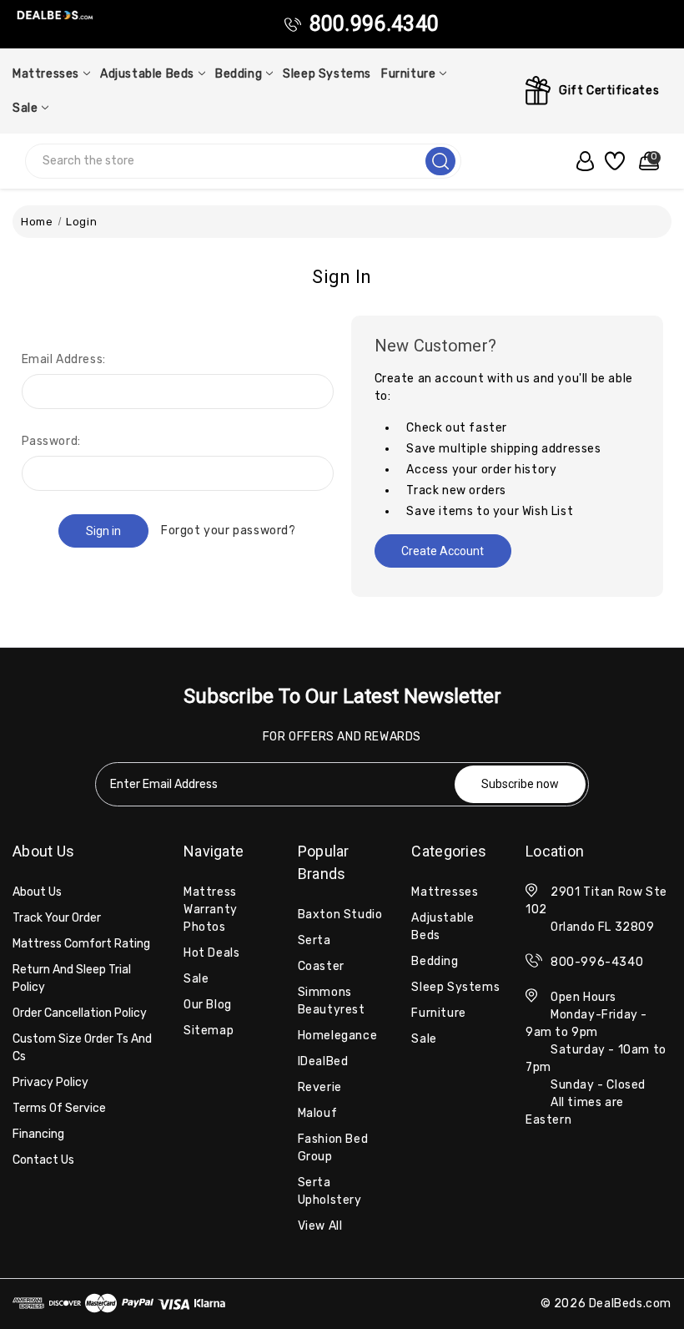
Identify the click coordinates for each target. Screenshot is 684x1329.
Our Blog (208, 1005)
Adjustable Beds (147, 74)
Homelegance (338, 1035)
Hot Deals (211, 953)
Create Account (442, 551)
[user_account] (581, 161)
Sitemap (209, 1030)
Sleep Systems (327, 74)
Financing (38, 1134)
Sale (25, 108)
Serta (314, 940)
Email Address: (64, 359)
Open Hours (583, 997)
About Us (37, 892)
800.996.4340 (374, 24)
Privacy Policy (50, 1082)
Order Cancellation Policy (80, 1013)
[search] (440, 161)
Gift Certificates (609, 90)
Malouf (318, 1113)
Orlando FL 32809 (603, 927)
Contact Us (43, 1160)
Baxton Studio (340, 914)
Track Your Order (57, 918)
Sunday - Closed (598, 1085)
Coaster (321, 966)
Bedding (238, 74)
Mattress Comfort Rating (81, 944)
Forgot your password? (228, 530)
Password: (51, 441)
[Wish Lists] (613, 161)
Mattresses (46, 74)
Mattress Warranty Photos (211, 909)
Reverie (320, 1087)
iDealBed (323, 1061)
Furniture (408, 74)
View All (320, 1226)
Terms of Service (59, 1108)
